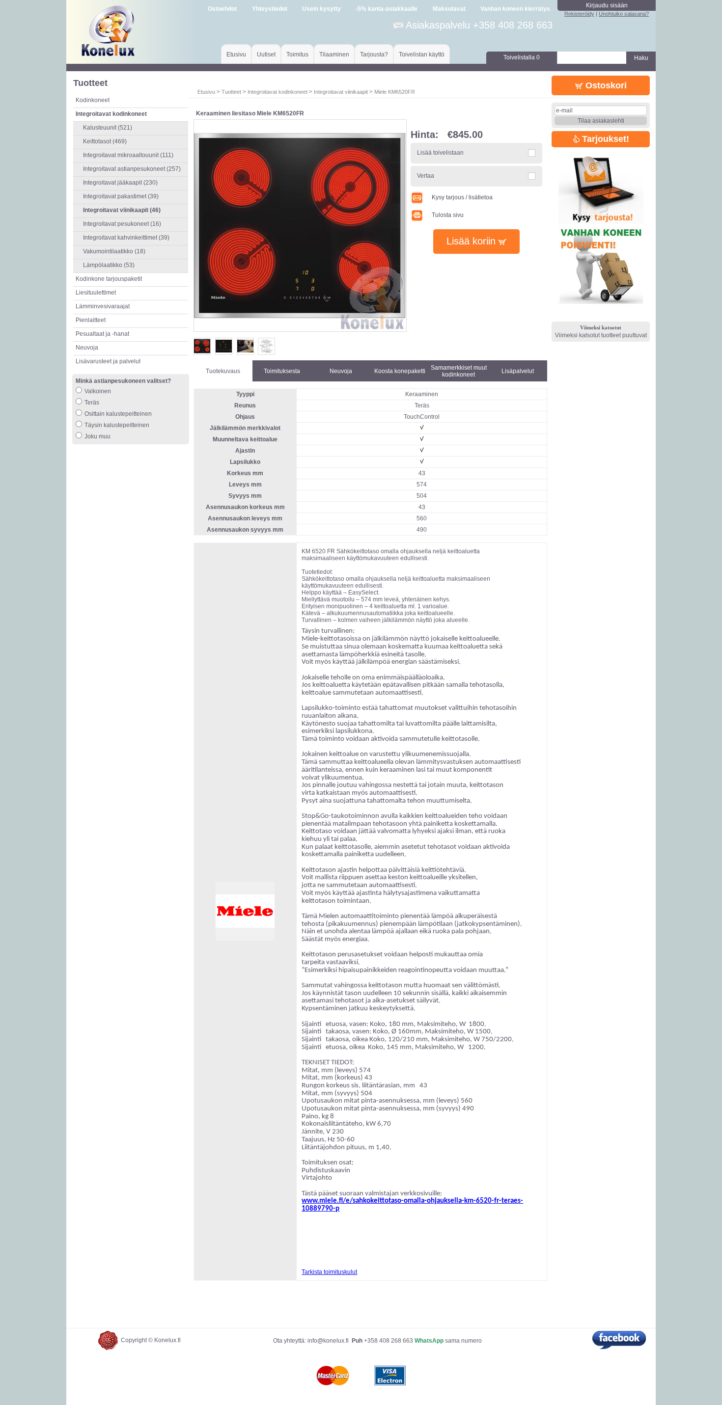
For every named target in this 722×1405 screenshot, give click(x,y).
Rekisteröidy (579, 14)
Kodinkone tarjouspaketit (109, 278)
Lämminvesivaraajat (103, 306)
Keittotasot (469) (105, 141)
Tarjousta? (374, 54)
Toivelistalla (521, 57)
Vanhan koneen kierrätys (515, 8)
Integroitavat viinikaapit (341, 92)
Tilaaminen (334, 54)
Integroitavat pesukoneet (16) (122, 223)
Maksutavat (449, 8)
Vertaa (425, 175)
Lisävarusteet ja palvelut (108, 361)
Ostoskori (605, 85)
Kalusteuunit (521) (107, 127)
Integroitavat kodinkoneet (277, 92)
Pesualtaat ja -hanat (102, 333)
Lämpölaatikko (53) (109, 265)
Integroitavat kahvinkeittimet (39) (126, 237)
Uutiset (266, 54)
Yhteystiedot (269, 8)
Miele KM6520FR (394, 92)
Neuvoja (87, 347)
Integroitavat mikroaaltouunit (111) (128, 155)
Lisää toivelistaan (440, 152)
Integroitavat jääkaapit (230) (120, 182)
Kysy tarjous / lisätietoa (462, 197)
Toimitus (297, 54)
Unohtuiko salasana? (624, 14)
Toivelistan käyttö (421, 54)
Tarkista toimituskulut (329, 1272)
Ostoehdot (222, 8)
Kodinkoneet (93, 100)
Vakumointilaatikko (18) (114, 251)
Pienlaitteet (91, 320)
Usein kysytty (321, 8)
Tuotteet (231, 92)
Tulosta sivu (448, 215)
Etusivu (236, 54)
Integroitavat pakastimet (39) (121, 196)
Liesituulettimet (96, 292)
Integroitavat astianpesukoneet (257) (132, 168)
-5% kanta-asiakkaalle (386, 8)
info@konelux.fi (328, 1340)
